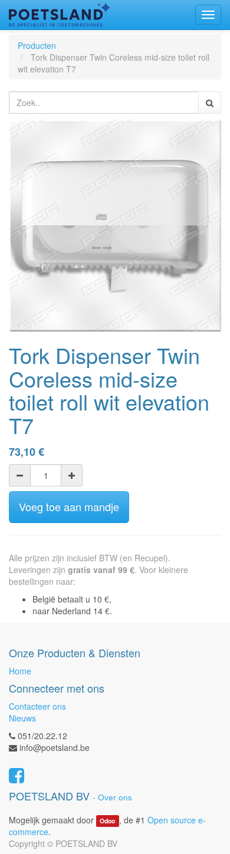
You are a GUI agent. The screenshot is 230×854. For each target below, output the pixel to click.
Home (20, 671)
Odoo (107, 820)
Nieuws (22, 718)
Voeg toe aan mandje (69, 506)
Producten (37, 45)
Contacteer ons (37, 706)
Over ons (115, 797)
